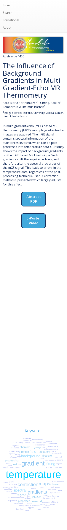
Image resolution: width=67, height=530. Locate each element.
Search (7, 13)
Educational (11, 20)
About (7, 27)
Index (6, 5)
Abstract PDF (33, 199)
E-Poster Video (33, 220)
